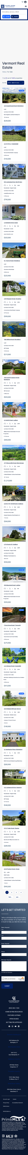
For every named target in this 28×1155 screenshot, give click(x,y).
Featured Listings (14, 1015)
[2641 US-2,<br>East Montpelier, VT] (14, 1050)
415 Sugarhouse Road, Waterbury (14, 106)
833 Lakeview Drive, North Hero (13, 182)
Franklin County (14, 1071)
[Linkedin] (18, 1026)
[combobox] (15, 83)
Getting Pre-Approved (14, 1022)
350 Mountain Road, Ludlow (12, 585)
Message (6, 959)
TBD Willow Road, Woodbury (12, 339)
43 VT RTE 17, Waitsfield (11, 144)
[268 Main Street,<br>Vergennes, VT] (14, 1062)
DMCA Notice (6, 1106)
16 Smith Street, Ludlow (11, 420)
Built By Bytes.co (6, 1111)
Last (17, 897)
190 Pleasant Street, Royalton (12, 299)
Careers (14, 1099)
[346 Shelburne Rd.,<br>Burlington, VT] (14, 1038)
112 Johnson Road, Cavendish (12, 666)
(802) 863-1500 (14, 1008)
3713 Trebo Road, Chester (11, 828)
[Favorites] (22, 2)
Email (5, 943)
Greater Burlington (14, 1034)
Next (10, 897)
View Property (14, 100)
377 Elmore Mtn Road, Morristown (14, 463)
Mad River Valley (14, 1083)
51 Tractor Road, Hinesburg (12, 260)
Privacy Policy (6, 1102)
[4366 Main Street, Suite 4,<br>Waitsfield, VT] (14, 1087)
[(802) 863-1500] (14, 1005)
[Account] (25, 2)
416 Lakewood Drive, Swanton (13, 787)
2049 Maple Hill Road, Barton (12, 709)
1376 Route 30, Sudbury (11, 544)
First (2, 929)
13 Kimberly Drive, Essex (11, 222)
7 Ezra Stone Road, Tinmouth (12, 625)
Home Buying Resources (14, 1012)
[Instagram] (12, 1026)
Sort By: (4, 82)
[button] (25, 6)
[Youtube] (15, 1026)
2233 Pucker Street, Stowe (11, 869)
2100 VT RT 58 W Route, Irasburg (13, 503)
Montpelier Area (14, 1047)
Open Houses (14, 1019)
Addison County (14, 1059)
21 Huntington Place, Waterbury (13, 749)
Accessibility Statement (17, 1102)
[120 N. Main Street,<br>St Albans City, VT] (14, 1074)
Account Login (6, 1099)
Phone (3, 951)
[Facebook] (9, 1026)
